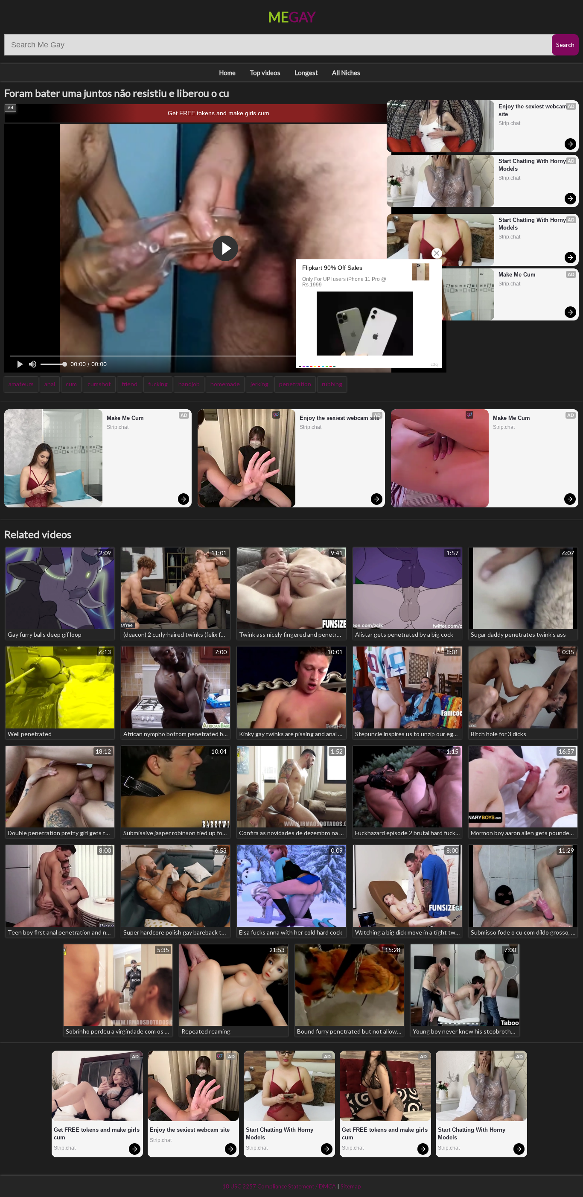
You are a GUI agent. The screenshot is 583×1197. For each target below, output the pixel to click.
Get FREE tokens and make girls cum (218, 113)
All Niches (346, 72)
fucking (158, 383)
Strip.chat (509, 123)
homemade (225, 383)
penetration (295, 383)
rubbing (332, 383)
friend (129, 383)
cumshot (99, 383)
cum (71, 383)
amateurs (21, 383)
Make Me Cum (517, 274)
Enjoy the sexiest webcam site (533, 110)
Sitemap (351, 1186)
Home (227, 72)
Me (291, 17)
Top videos (265, 72)
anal (49, 383)
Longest (306, 72)
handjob (189, 383)
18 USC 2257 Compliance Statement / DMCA (279, 1186)
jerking (259, 383)
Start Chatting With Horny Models (533, 165)
